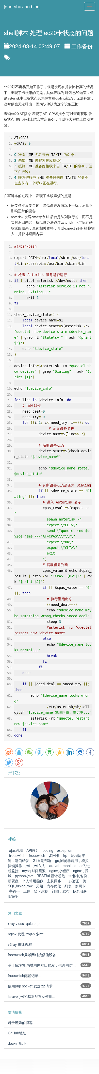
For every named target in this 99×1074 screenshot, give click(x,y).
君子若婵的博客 (20, 1022)
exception (64, 850)
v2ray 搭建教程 (20, 944)
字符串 (14, 890)
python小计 (24, 875)
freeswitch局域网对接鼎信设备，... (35, 954)
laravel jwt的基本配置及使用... (31, 996)
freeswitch (17, 855)
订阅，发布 (61, 890)
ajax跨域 (16, 850)
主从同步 (54, 880)
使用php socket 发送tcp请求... (32, 985)
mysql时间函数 (34, 870)
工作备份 (82, 46)
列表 (68, 885)
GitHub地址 (17, 1032)
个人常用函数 (32, 880)
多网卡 (80, 885)
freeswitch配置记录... (24, 975)
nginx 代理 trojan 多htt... (27, 933)
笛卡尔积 (41, 890)
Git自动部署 (42, 860)
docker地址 (17, 1043)
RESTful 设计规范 (51, 875)
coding (48, 850)
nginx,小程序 (59, 870)
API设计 (32, 850)
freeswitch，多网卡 (44, 855)
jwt (28, 865)
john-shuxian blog (22, 6)
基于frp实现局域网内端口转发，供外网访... (42, 965)
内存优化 (54, 885)
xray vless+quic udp (24, 923)
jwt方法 (39, 865)
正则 (26, 890)
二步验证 (72, 880)
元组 (39, 885)
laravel (53, 865)
